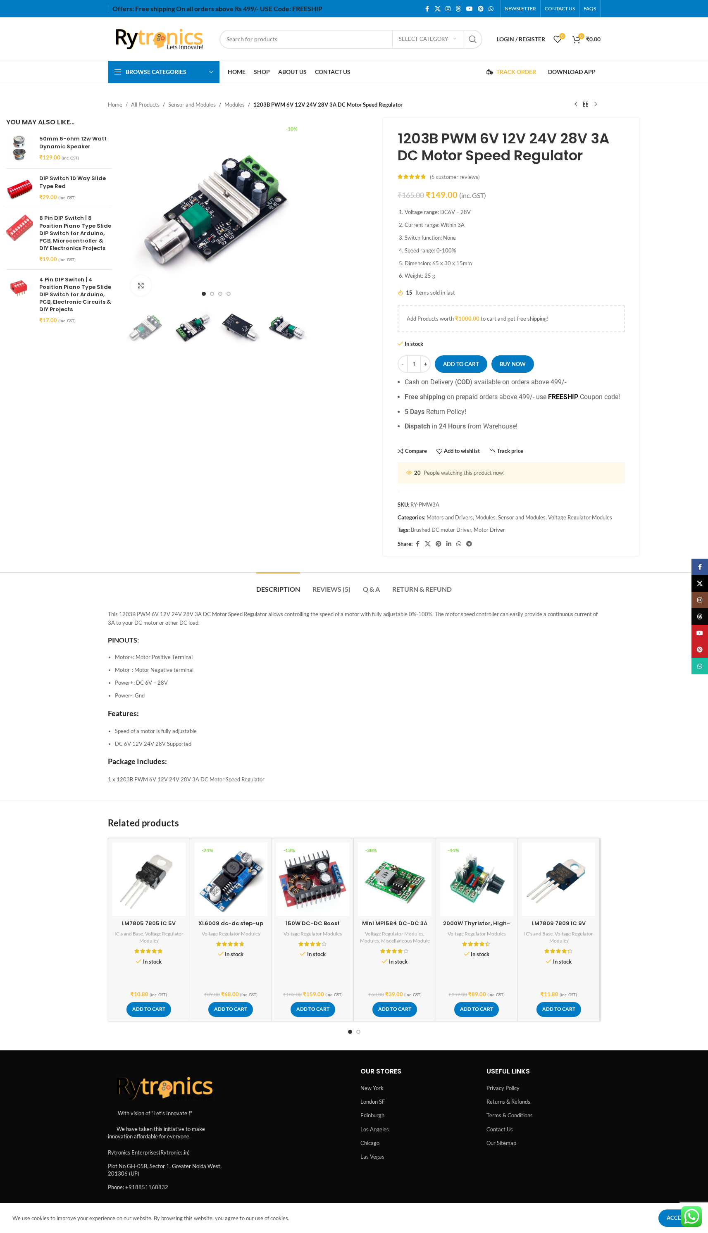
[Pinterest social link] (480, 8)
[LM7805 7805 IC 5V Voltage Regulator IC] (149, 879)
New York (372, 1088)
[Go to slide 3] (220, 294)
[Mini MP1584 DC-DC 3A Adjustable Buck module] (394, 879)
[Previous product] (576, 104)
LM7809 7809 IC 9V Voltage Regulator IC (558, 927)
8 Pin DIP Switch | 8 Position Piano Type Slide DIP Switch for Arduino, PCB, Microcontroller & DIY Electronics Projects (75, 233)
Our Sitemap (501, 1143)
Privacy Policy (503, 1088)
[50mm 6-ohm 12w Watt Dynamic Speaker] (19, 148)
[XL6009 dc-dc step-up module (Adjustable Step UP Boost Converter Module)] (230, 879)
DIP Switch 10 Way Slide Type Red (72, 182)
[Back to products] (586, 104)
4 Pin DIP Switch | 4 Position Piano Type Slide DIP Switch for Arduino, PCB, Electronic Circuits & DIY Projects (75, 295)
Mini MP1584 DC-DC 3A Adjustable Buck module (395, 927)
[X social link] (437, 8)
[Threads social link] (458, 8)
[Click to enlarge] (141, 285)
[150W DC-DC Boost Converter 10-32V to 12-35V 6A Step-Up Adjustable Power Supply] (312, 879)
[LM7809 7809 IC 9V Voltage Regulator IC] (558, 879)
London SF (372, 1101)
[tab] (278, 584)
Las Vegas (372, 1156)
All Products (145, 104)
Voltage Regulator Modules (580, 517)
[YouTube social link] (469, 8)
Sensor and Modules (192, 104)
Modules (234, 104)
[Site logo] (159, 38)
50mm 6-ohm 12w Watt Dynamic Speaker (73, 142)
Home (115, 104)
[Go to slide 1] (204, 294)
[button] (148, 1009)
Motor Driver (489, 529)
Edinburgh (372, 1115)
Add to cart (461, 364)
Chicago (369, 1143)
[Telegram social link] (469, 544)
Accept (677, 1217)
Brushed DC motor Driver (441, 529)
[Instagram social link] (448, 8)
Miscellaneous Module (405, 941)
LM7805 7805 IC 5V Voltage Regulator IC (148, 927)
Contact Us (499, 1129)
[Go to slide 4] (228, 294)
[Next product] (596, 104)
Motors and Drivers (450, 517)
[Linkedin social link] (449, 544)
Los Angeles (374, 1129)
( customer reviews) (455, 177)
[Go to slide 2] (212, 294)
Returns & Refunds (508, 1101)
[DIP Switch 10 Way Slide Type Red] (19, 188)
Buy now (513, 364)
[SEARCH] (472, 39)
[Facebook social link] (427, 8)
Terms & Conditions (509, 1115)
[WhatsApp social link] (491, 8)
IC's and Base (128, 934)
